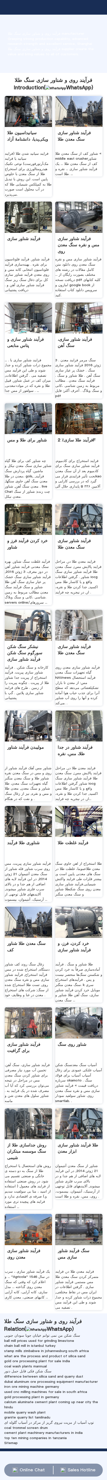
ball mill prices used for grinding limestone (39, 1340)
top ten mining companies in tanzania (35, 1437)
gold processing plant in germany (31, 1396)
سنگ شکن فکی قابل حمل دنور (28, 1371)
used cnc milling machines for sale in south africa (45, 1391)
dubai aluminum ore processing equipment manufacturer (51, 1381)
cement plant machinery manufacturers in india (43, 1432)
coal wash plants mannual (25, 1366)
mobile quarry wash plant (25, 1412)
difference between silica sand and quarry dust (43, 1376)
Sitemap (11, 1442)
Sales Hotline (82, 1470)
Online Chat (32, 1470)
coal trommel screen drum (26, 1427)
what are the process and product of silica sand (44, 1356)
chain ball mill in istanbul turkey (29, 1345)
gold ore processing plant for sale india (37, 1360)
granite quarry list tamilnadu (27, 1417)
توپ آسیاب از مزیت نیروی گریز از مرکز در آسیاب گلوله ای (49, 1422)
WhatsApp (78, 87)
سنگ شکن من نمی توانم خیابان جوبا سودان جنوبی (42, 1335)
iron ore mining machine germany (31, 1386)
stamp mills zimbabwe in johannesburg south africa (46, 1350)
